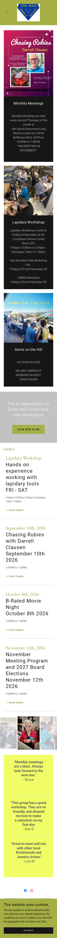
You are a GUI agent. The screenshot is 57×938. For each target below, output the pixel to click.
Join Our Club (28, 429)
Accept (28, 930)
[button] (7, 12)
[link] (28, 12)
